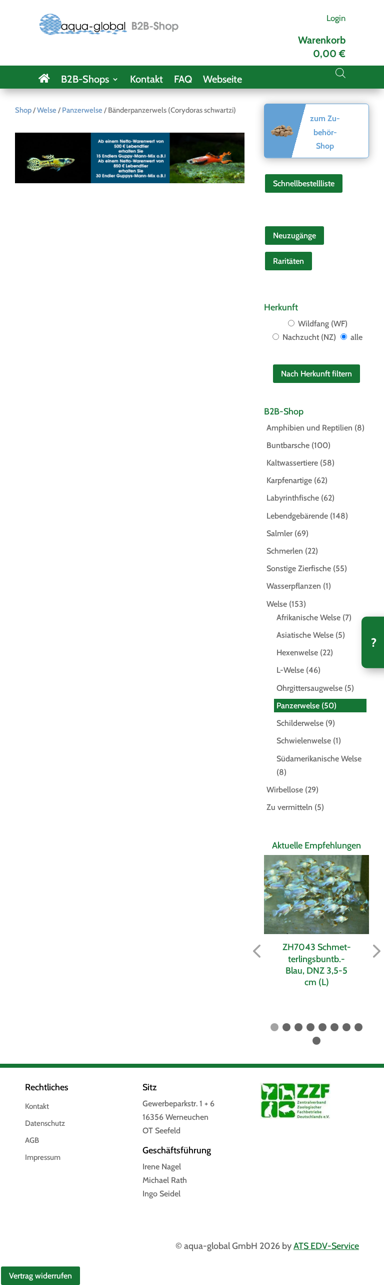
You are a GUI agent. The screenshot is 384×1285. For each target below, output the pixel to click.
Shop (23, 110)
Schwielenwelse (303, 740)
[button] (256, 952)
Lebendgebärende (297, 516)
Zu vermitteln (289, 807)
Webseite (222, 80)
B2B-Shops (85, 80)
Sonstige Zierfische (298, 568)
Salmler (279, 533)
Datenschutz (45, 1124)
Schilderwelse (300, 723)
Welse (46, 110)
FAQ (183, 80)
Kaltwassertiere (292, 463)
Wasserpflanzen (293, 586)
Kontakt (146, 80)
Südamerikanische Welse (319, 758)
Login (336, 18)
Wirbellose (284, 789)
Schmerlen (284, 551)
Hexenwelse (297, 652)
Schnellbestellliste (303, 183)
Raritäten (288, 261)
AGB (32, 1141)
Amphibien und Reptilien (309, 428)
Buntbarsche (288, 445)
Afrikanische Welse (308, 617)
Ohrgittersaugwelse (309, 688)
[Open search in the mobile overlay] (341, 73)
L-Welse (290, 670)
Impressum (42, 1158)
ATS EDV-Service (326, 1245)
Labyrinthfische (292, 498)
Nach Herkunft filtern (316, 373)
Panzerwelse (82, 110)
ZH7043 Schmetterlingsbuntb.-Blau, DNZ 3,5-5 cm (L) (316, 965)
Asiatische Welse (305, 635)
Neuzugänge (294, 235)
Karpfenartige (289, 480)
